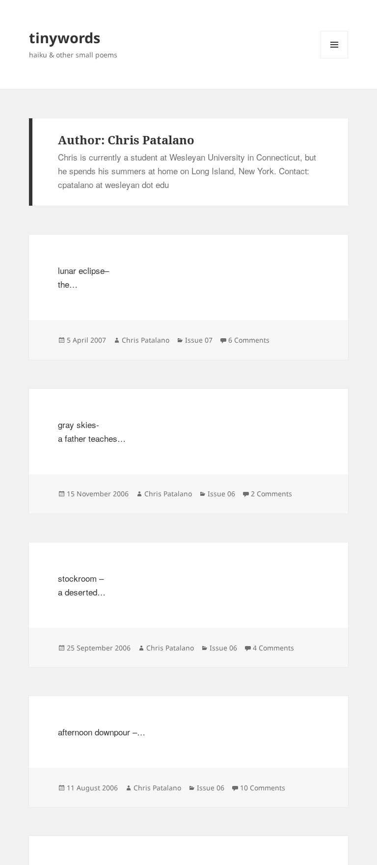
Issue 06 (221, 493)
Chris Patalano (145, 340)
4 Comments (273, 647)
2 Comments (271, 493)
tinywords (64, 37)
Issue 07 (199, 340)
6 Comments (248, 340)
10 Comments (262, 787)
